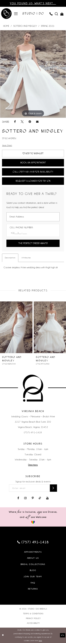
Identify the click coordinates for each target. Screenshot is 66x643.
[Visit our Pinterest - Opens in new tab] (33, 498)
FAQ (33, 583)
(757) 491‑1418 (33, 432)
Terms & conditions (33, 614)
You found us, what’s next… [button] (33, 3)
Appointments (33, 552)
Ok (62, 635)
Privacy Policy (33, 618)
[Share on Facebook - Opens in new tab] (15, 122)
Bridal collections (33, 564)
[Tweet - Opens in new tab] (22, 122)
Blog (33, 570)
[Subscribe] (53, 488)
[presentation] (16, 327)
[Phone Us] (51, 14)
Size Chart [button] (7, 145)
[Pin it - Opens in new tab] (29, 122)
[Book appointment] (6, 14)
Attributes (26, 258)
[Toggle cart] (61, 14)
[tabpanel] (33, 74)
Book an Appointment (33, 162)
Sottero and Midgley (25, 26)
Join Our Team (33, 576)
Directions (33, 465)
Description (10, 258)
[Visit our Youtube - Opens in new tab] (47, 498)
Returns (33, 589)
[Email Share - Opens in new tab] (37, 121)
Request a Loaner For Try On (33, 180)
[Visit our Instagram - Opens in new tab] (25, 498)
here (40, 641)
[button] (16, 13)
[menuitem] (16, 13)
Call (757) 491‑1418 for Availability (33, 171)
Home (6, 26)
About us (33, 558)
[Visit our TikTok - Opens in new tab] (39, 498)
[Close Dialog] (3, 635)
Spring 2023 (47, 26)
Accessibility (33, 623)
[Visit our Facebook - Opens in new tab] (18, 498)
